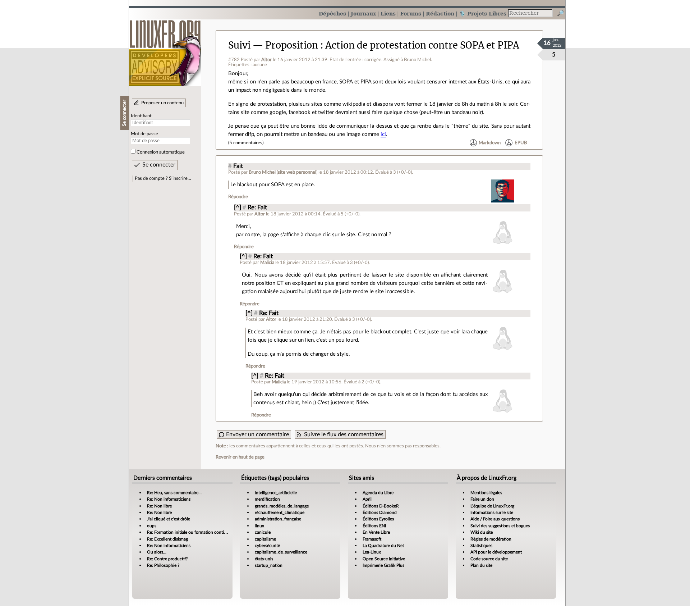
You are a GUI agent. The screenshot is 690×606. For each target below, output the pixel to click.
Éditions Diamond (380, 512)
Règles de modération (490, 539)
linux (259, 526)
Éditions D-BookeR (381, 506)
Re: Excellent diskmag (167, 539)
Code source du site (489, 559)
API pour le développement (496, 552)
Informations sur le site (491, 512)
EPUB (521, 143)
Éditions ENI (374, 526)
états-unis (264, 559)
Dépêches (332, 13)
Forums (410, 13)
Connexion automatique (161, 152)
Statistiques (481, 545)
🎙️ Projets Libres (482, 13)
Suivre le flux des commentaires (343, 434)
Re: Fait (257, 207)
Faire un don (482, 499)
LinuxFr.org (165, 49)
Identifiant (141, 116)
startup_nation (268, 565)
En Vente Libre (376, 532)
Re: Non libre (159, 506)
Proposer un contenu (162, 103)
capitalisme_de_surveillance (281, 552)
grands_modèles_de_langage (282, 506)
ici (383, 134)
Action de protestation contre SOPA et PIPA (422, 45)
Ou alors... (156, 552)
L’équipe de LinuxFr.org (492, 506)
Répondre (238, 197)
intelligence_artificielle (276, 493)
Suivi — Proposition (273, 45)
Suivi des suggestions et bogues (500, 526)
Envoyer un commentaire (257, 434)
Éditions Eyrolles (378, 519)
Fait (238, 166)
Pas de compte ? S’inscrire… (163, 178)
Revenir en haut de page (240, 457)
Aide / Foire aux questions (495, 519)
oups (151, 526)
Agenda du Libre (378, 493)
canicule (263, 532)
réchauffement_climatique (279, 512)
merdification (267, 499)
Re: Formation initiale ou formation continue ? (190, 532)
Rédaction (440, 13)
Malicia (267, 262)
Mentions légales (486, 493)
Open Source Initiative (384, 559)
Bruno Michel (262, 172)
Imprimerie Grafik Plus (383, 565)
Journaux (363, 13)
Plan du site (481, 565)
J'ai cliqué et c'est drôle (168, 519)
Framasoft (372, 539)
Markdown (490, 143)
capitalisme (265, 539)
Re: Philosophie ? (163, 565)
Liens (388, 13)
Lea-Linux (372, 552)
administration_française (278, 519)
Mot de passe (144, 134)
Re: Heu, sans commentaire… (174, 493)
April (367, 499)
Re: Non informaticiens (168, 499)
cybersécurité (267, 545)
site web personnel (297, 172)
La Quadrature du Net (383, 545)
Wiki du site (481, 532)
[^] (237, 207)
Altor (266, 60)
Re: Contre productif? (167, 559)
